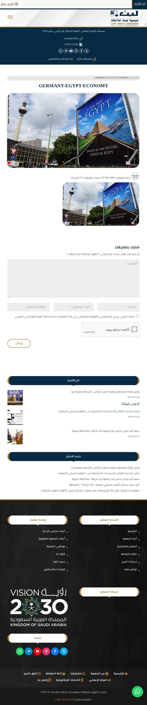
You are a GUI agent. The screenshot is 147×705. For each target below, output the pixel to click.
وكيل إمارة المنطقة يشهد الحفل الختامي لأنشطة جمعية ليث (105, 392)
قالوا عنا (60, 554)
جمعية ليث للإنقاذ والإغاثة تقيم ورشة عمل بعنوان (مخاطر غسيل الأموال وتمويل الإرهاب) (90, 491)
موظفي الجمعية (56, 546)
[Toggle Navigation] (10, 18)
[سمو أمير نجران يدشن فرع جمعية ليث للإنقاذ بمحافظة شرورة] (15, 437)
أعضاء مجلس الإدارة (54, 531)
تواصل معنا (130, 569)
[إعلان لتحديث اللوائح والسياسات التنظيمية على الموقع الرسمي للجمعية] (15, 418)
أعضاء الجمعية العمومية (52, 539)
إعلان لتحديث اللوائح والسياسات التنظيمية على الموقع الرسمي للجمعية (99, 411)
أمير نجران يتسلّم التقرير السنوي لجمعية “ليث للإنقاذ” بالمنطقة (104, 485)
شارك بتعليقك (92, 178)
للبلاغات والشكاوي (54, 569)
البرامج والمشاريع (127, 546)
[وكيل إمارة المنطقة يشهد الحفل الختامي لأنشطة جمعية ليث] (15, 398)
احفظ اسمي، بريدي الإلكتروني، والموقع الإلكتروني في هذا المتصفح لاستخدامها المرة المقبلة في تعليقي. (74, 317)
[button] (137, 679)
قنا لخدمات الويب (64, 700)
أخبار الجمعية (130, 539)
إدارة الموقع (123, 178)
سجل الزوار (59, 562)
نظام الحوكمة (129, 554)
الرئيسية (132, 531)
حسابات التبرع (129, 562)
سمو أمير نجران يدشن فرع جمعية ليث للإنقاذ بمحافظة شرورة (106, 431)
